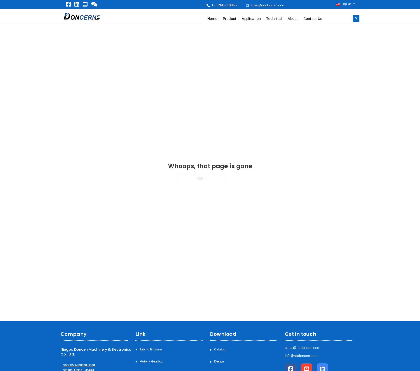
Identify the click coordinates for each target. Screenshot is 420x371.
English (346, 4)
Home (212, 18)
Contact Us (312, 18)
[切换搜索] (356, 18)
